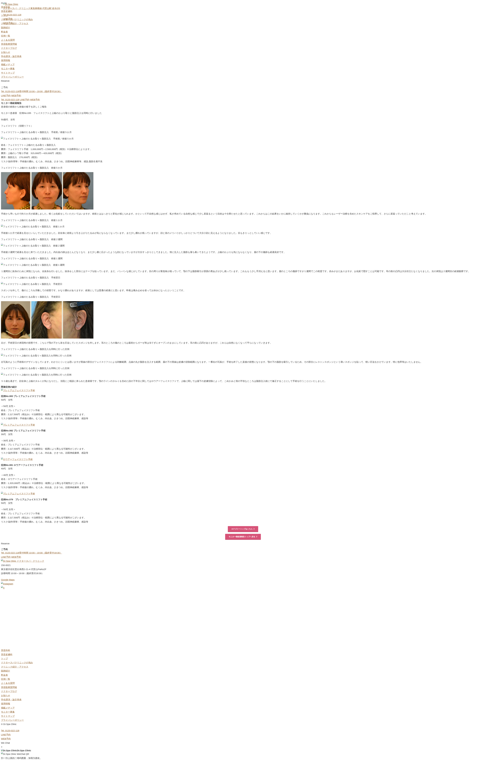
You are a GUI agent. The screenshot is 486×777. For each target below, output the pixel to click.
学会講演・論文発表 (11, 56)
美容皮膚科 (6, 654)
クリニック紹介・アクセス (14, 667)
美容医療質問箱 (9, 44)
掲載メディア (8, 64)
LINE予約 (8, 19)
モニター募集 (8, 68)
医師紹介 (5, 27)
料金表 (4, 32)
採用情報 (5, 60)
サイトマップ (8, 73)
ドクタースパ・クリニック (30, 561)
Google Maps (8, 580)
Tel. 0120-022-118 (12, 15)
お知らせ (5, 52)
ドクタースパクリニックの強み (17, 662)
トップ (4, 658)
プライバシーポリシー (12, 77)
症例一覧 (5, 36)
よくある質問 (8, 40)
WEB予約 (8, 23)
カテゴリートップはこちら (242, 529)
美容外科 (5, 650)
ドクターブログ (9, 48)
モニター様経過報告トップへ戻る (242, 537)
